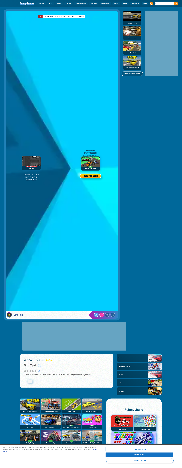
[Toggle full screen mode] (112, 315)
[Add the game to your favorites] (39, 365)
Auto (50, 3)
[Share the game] (107, 315)
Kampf (59, 3)
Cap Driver (39, 360)
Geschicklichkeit (81, 3)
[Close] (178, 456)
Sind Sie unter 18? (140, 461)
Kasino (116, 3)
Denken (68, 3)
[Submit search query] (176, 3)
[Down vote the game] (101, 315)
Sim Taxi (49, 360)
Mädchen (94, 3)
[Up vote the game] (96, 315)
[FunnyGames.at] (25, 360)
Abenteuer (41, 3)
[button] (151, 3)
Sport (125, 3)
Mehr (145, 3)
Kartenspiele (105, 3)
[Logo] (27, 3)
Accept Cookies (139, 455)
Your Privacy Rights (139, 449)
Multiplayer (135, 3)
